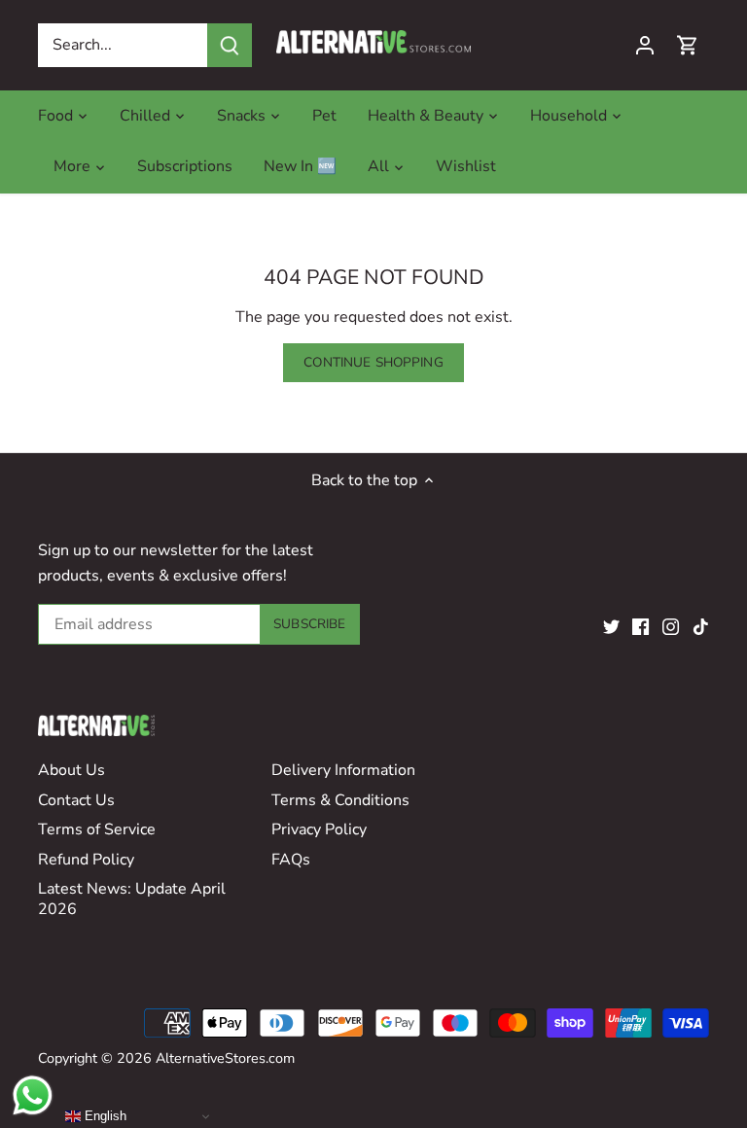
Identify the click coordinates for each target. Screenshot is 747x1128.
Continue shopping (373, 362)
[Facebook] (640, 626)
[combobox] (123, 45)
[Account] (644, 45)
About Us (71, 770)
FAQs (290, 859)
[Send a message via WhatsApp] (32, 1095)
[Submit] (229, 45)
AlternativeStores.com (225, 1058)
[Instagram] (670, 626)
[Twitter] (611, 626)
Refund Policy (86, 859)
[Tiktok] (701, 626)
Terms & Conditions (340, 800)
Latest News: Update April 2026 (132, 899)
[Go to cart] (687, 45)
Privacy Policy (319, 829)
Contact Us (76, 800)
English (103, 1116)
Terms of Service (97, 829)
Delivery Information (343, 770)
